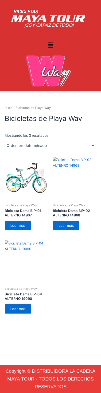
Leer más (18, 225)
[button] (50, 45)
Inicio (8, 108)
